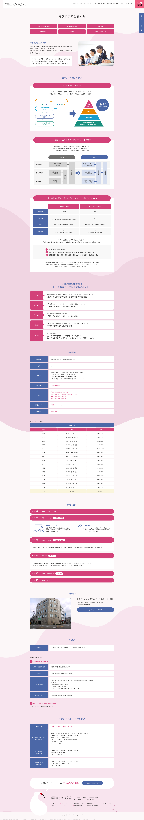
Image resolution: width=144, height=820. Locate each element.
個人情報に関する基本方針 (93, 805)
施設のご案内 (90, 803)
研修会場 (72, 31)
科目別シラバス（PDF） (57, 405)
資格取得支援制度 (78, 805)
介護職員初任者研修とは (43, 26)
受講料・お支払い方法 (101, 31)
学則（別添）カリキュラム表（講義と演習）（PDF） (65, 394)
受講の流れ (43, 31)
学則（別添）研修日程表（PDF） (60, 398)
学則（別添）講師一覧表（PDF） (60, 396)
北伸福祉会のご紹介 (112, 3)
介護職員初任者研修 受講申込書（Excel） (62, 727)
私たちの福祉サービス (79, 803)
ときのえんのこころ (66, 803)
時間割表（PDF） (55, 385)
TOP (53, 803)
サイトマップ (106, 805)
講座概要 (100, 26)
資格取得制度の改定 (72, 26)
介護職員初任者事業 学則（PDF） (60, 392)
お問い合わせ (64, 805)
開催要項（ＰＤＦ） (56, 411)
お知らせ (54, 805)
